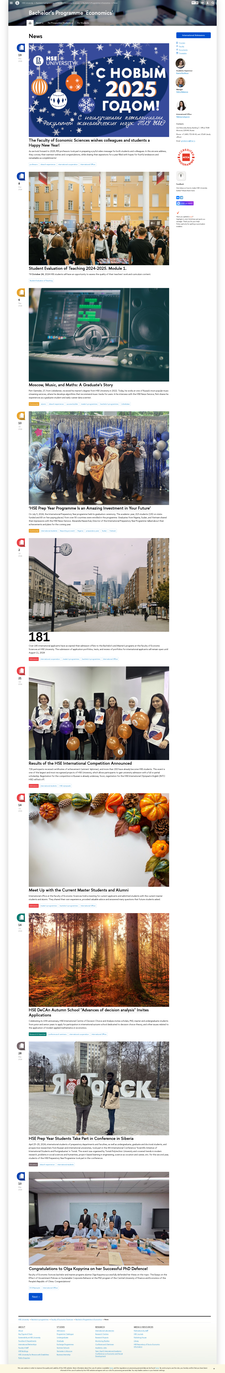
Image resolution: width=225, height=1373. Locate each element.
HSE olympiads (65, 786)
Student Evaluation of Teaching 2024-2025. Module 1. (78, 268)
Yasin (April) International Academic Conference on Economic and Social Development (109, 1353)
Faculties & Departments (27, 1341)
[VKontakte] (177, 197)
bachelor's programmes (109, 404)
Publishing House (140, 1337)
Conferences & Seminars (104, 1344)
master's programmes (89, 404)
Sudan (104, 531)
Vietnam (113, 531)
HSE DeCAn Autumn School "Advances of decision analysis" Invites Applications (89, 1012)
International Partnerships (27, 1344)
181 (39, 636)
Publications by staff (141, 1331)
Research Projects (101, 1337)
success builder (72, 404)
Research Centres (101, 1334)
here (111, 1368)
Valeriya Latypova (182, 117)
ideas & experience (47, 164)
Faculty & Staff (23, 1348)
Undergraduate (62, 1337)
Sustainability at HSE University (29, 1337)
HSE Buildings (23, 1351)
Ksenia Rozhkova (182, 73)
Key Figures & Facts (25, 1334)
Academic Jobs (101, 1348)
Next (35, 1296)
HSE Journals (138, 1334)
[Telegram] (181, 197)
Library (136, 1341)
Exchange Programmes (65, 1344)
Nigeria (80, 531)
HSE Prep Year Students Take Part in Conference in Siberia (81, 1138)
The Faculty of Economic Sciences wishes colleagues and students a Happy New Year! (89, 142)
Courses (182, 43)
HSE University (23, 1319)
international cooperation (68, 164)
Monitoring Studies (102, 1341)
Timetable (183, 53)
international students (49, 531)
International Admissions (193, 35)
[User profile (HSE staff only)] (208, 3)
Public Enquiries (24, 1358)
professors (34, 164)
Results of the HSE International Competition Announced (80, 763)
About (21, 1327)
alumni (43, 404)
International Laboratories (104, 1331)
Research (100, 1327)
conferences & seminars (57, 1034)
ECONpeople (35, 1288)
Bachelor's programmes (40, 1319)
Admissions (61, 1331)
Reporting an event (67, 531)
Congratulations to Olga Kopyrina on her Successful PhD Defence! (88, 1268)
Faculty (181, 46)
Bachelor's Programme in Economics (89, 1319)
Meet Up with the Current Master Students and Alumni (79, 890)
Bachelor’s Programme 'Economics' (71, 13)
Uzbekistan (125, 404)
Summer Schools (63, 1348)
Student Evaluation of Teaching (41, 280)
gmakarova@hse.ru (188, 141)
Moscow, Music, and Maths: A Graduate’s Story (71, 385)
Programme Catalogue (65, 1334)
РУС (193, 3)
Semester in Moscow (64, 1351)
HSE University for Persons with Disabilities (33, 1354)
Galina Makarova (182, 92)
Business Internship (63, 1354)
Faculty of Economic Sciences (62, 1319)
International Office (87, 164)
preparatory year (92, 531)
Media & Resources (143, 1327)
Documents (183, 50)
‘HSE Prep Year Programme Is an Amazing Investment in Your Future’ (90, 508)
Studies (61, 1327)
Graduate (60, 1341)
